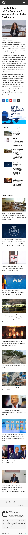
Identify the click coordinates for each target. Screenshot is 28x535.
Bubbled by (21, 533)
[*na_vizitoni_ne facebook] (3, 502)
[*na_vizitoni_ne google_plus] (10, 502)
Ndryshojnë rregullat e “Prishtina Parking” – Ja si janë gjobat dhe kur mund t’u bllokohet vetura (18, 142)
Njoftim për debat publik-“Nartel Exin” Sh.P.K (18, 133)
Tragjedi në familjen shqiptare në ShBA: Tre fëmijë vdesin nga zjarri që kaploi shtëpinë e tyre (18, 182)
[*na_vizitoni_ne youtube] (14, 502)
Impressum (20, 505)
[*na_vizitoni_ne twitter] (6, 502)
